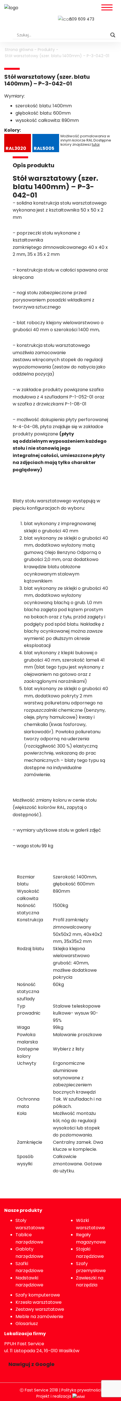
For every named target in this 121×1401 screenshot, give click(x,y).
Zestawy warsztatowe (39, 1309)
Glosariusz (26, 1323)
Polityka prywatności (81, 1390)
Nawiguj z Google (31, 1364)
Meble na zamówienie (39, 1316)
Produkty (46, 49)
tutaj (96, 144)
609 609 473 (81, 19)
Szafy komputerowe (37, 1295)
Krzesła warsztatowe (38, 1302)
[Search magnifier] (113, 35)
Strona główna (19, 49)
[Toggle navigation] (107, 7)
